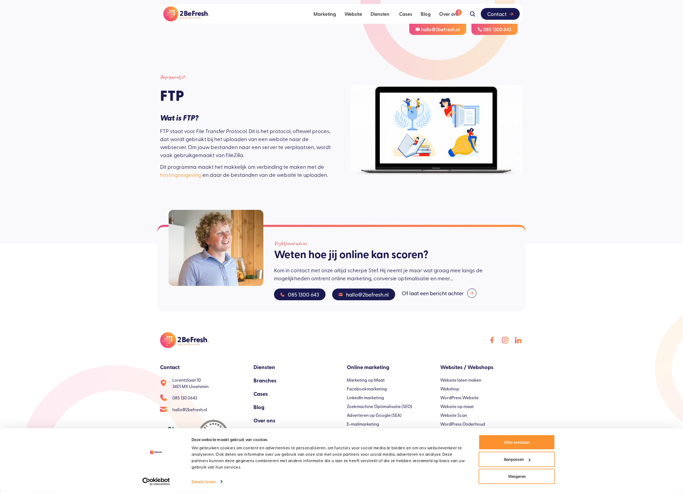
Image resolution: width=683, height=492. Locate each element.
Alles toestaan (517, 442)
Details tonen (204, 481)
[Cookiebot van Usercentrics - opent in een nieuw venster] (156, 482)
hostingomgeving (180, 174)
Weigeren (517, 476)
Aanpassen (514, 459)
